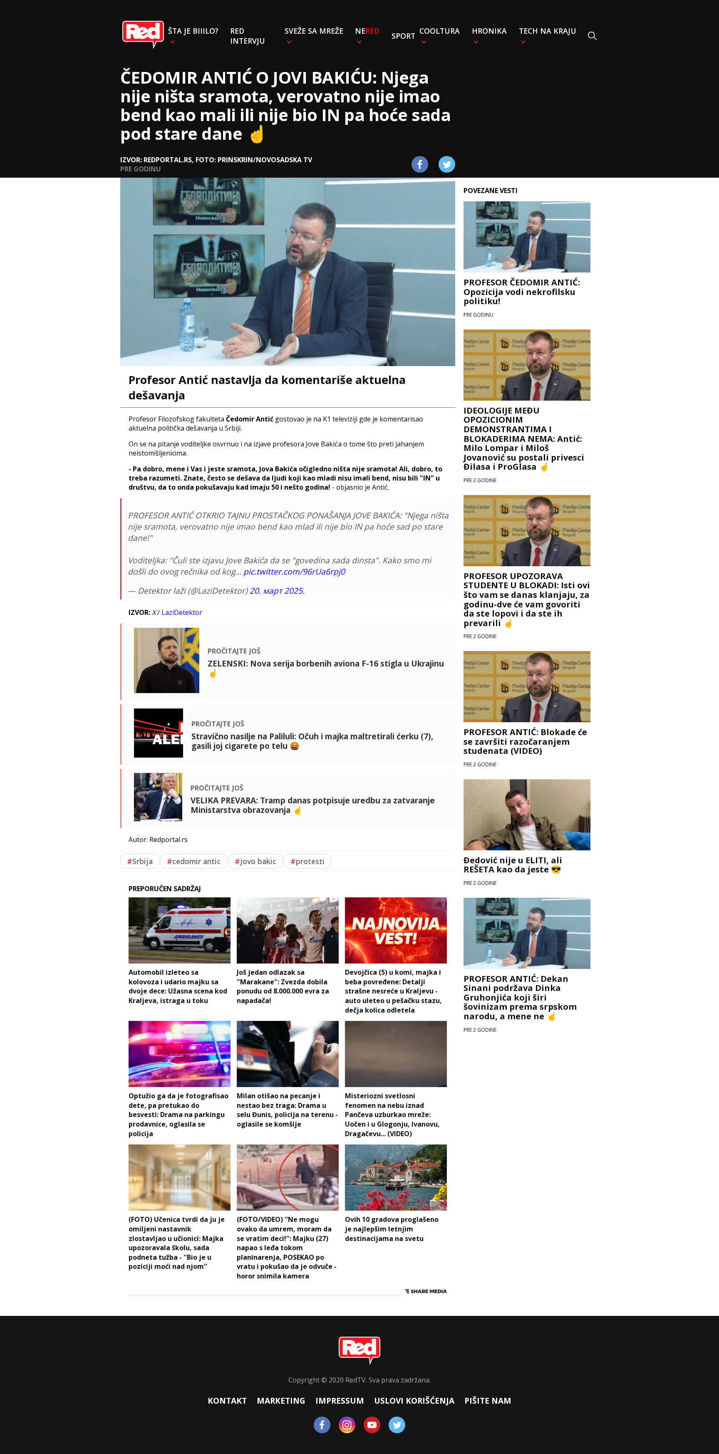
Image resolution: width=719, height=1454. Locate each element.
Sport (403, 36)
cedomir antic (194, 861)
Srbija (140, 861)
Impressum (339, 1400)
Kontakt (227, 1400)
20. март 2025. (277, 590)
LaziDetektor (181, 612)
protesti (307, 861)
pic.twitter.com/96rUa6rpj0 (294, 571)
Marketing (281, 1400)
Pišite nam (487, 1400)
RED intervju (247, 36)
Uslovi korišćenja (414, 1400)
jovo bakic (255, 861)
